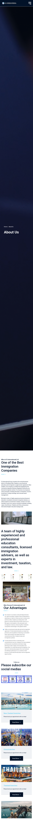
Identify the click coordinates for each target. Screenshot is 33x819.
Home (5, 226)
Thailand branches (10, 786)
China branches (9, 749)
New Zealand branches (12, 713)
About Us (11, 226)
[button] (5, 592)
